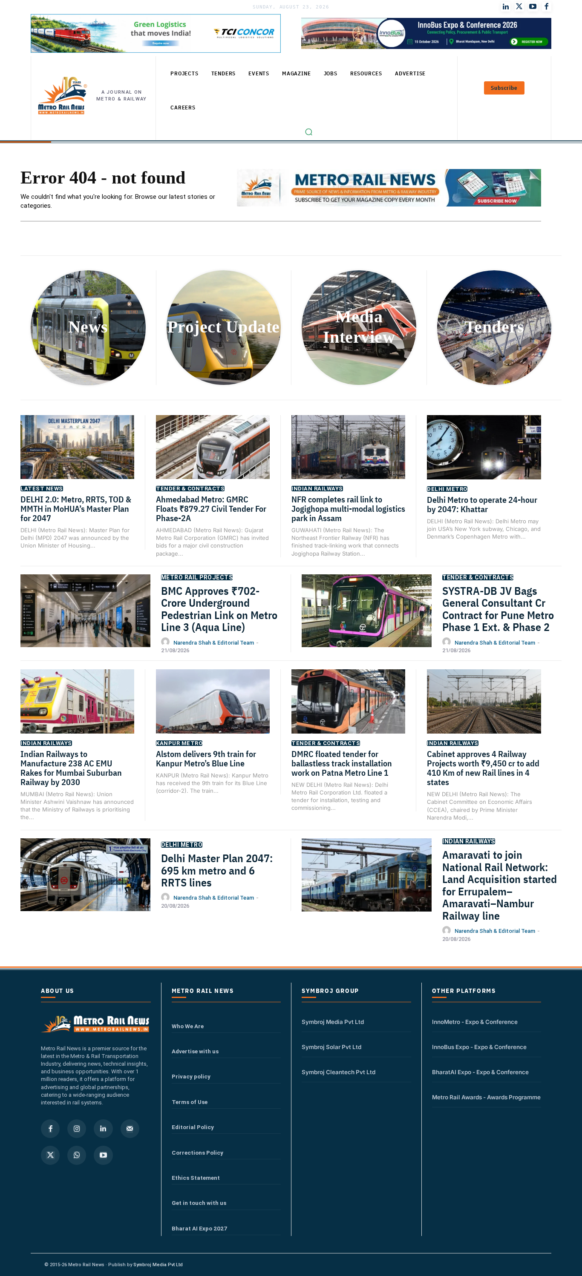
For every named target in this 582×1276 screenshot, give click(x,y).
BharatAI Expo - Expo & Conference (480, 1072)
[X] (50, 1155)
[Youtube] (533, 6)
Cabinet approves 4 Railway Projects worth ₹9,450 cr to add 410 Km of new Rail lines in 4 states (483, 768)
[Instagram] (76, 1128)
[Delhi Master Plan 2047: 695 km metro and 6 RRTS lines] (85, 883)
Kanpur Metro (179, 743)
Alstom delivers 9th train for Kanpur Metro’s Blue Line (206, 758)
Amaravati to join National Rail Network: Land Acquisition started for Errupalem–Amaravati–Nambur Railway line (499, 885)
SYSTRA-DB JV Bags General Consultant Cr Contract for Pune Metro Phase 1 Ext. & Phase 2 (498, 608)
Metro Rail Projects (197, 577)
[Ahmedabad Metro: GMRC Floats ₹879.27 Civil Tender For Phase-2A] (213, 455)
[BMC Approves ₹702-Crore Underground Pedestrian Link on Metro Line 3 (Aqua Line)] (85, 619)
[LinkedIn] (505, 6)
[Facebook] (546, 6)
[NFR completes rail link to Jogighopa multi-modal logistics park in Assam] (348, 455)
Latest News (41, 488)
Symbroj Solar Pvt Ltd (331, 1047)
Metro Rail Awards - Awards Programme (486, 1097)
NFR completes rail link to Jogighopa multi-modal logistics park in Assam (348, 508)
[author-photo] (166, 642)
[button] (309, 132)
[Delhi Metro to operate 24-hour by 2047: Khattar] (484, 455)
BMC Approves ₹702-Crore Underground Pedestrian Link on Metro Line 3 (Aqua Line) (219, 608)
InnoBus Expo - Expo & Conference (479, 1047)
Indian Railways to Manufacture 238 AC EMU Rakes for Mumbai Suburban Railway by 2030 (71, 768)
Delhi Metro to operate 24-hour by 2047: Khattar (482, 504)
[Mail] (130, 1128)
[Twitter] (519, 6)
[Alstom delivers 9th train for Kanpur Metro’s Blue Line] (213, 709)
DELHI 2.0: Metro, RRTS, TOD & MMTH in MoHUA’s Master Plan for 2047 (75, 508)
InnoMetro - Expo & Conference (475, 1021)
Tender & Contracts (190, 488)
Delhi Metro (447, 489)
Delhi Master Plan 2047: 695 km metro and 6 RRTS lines (217, 870)
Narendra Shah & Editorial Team (213, 642)
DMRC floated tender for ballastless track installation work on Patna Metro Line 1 (341, 763)
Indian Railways (317, 488)
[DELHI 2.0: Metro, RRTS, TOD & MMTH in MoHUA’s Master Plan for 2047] (77, 455)
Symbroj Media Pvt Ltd (333, 1021)
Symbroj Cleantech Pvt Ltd (338, 1072)
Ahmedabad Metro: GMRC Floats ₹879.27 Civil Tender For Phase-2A (211, 508)
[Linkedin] (103, 1128)
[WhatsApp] (76, 1155)
